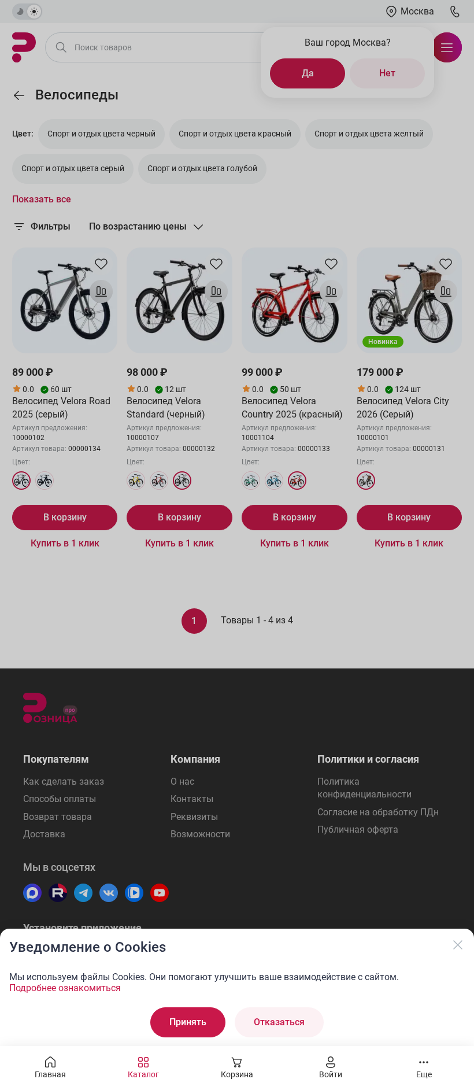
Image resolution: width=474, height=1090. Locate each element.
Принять (187, 1022)
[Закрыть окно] (458, 945)
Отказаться (279, 1022)
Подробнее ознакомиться (65, 987)
